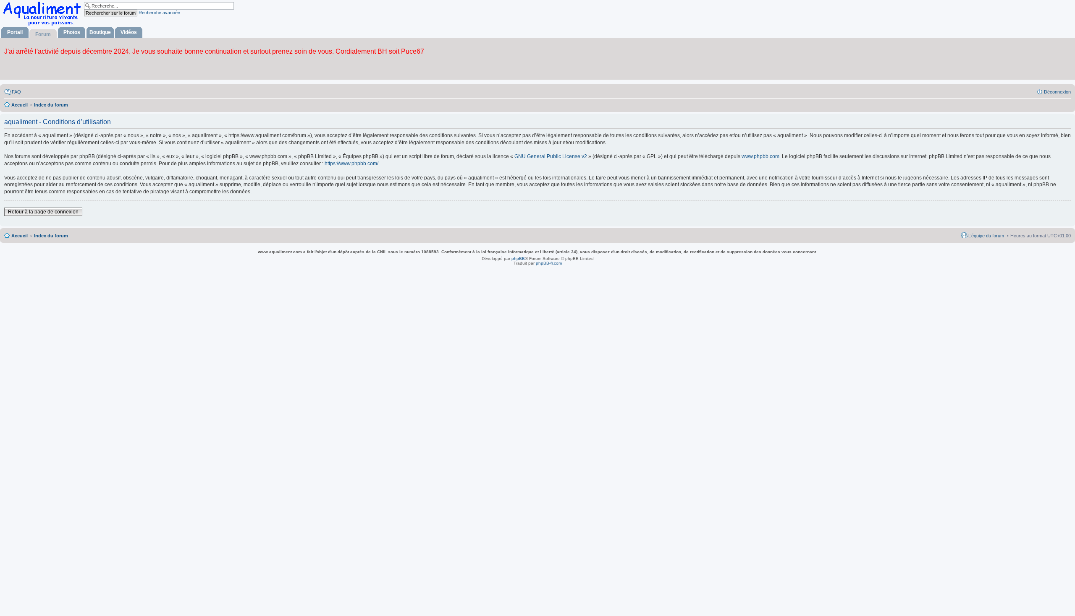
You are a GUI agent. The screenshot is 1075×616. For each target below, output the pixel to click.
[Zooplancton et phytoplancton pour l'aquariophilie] (43, 25)
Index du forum (51, 235)
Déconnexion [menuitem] (1057, 91)
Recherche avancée (159, 12)
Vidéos (129, 32)
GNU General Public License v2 (550, 156)
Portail (15, 32)
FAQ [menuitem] (16, 91)
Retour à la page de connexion (43, 212)
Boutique (100, 32)
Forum (43, 34)
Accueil (19, 235)
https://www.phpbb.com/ (351, 163)
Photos (71, 32)
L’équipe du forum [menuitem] (986, 235)
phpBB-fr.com (549, 263)
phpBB (518, 258)
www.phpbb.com (760, 156)
